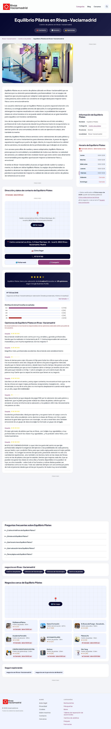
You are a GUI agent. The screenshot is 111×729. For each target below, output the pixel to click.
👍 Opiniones (70, 30)
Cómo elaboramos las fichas (88, 197)
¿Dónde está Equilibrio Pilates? (17, 536)
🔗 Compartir (54, 262)
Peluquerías (68, 706)
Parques (67, 721)
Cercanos (97, 6)
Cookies (42, 709)
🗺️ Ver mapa (37, 225)
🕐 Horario (55, 30)
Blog (89, 6)
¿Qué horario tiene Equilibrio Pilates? (19, 542)
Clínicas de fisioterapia (33, 572)
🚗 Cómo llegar (37, 250)
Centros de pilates (24, 39)
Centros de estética (71, 718)
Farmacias (68, 724)
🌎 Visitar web (21, 262)
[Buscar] (107, 6)
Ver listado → (64, 299)
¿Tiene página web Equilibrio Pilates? (19, 554)
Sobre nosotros (45, 713)
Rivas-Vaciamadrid (9, 39)
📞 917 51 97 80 (37, 256)
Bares (66, 709)
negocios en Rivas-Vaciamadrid (19, 672)
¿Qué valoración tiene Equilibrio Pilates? (20, 548)
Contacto (43, 716)
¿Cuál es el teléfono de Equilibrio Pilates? (20, 530)
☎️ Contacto (41, 30)
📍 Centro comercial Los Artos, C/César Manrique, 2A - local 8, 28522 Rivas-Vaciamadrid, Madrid (37, 243)
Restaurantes (69, 703)
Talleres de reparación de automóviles (73, 714)
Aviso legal (43, 703)
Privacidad (43, 706)
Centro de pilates (95, 126)
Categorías (80, 6)
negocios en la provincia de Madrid (49, 672)
